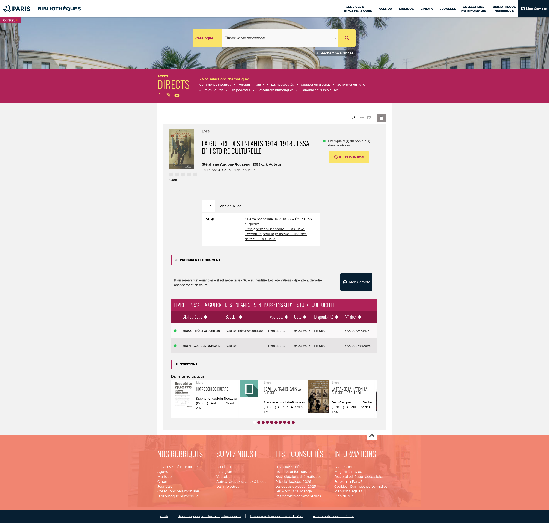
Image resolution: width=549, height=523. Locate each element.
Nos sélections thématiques (298, 477)
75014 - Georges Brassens (201, 346)
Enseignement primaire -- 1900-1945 (275, 229)
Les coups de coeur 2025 (295, 486)
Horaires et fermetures (293, 472)
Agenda (163, 472)
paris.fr (163, 516)
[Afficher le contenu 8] (284, 422)
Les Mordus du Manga (293, 491)
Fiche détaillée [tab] (229, 206)
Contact (351, 467)
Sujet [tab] (208, 206)
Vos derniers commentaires (298, 496)
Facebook (224, 467)
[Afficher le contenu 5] (271, 422)
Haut (372, 435)
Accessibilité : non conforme (333, 516)
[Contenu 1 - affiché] (254, 422)
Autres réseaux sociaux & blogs (241, 482)
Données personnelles (368, 486)
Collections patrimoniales (178, 491)
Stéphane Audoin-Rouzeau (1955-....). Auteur (241, 164)
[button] (533, 8)
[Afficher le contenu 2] (258, 422)
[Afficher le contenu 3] (263, 422)
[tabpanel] (261, 229)
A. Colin (224, 170)
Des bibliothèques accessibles (358, 477)
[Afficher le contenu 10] (293, 422)
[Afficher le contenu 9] (288, 422)
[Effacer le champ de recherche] (336, 38)
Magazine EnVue (348, 472)
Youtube (223, 477)
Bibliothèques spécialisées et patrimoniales (209, 516)
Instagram (225, 472)
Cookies (340, 486)
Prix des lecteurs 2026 (293, 482)
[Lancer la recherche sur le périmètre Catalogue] (347, 38)
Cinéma (163, 482)
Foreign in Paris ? (348, 482)
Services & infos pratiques (178, 467)
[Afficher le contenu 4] (267, 422)
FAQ (337, 467)
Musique (164, 477)
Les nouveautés (287, 467)
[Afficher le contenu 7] (280, 422)
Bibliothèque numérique (177, 496)
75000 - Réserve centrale (201, 331)
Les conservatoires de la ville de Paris (276, 516)
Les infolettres (227, 486)
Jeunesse (164, 486)
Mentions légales (348, 491)
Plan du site (344, 496)
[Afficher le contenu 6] (276, 422)
